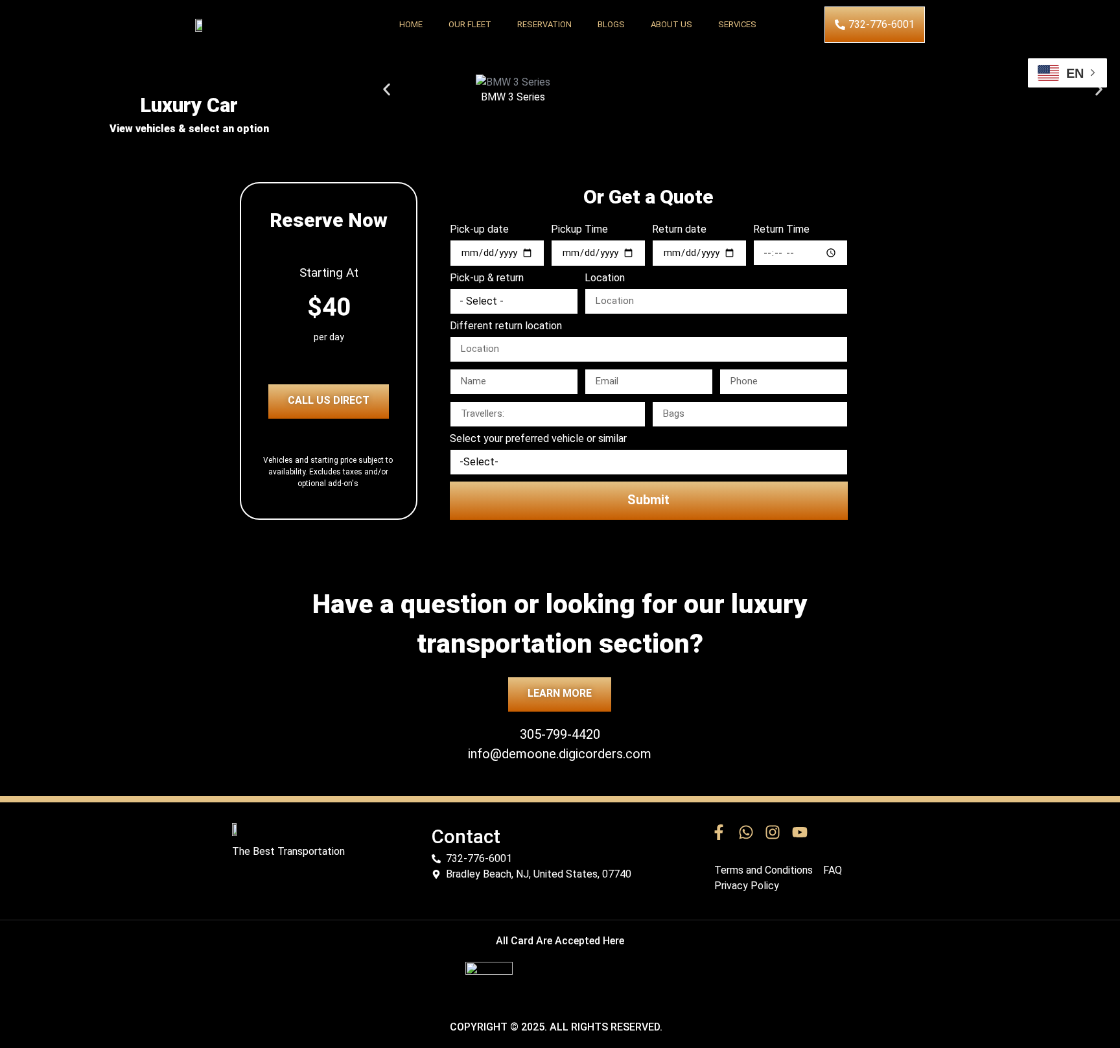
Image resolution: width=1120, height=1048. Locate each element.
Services (737, 24)
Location (605, 278)
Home (411, 24)
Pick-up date (479, 229)
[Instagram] (773, 833)
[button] (387, 90)
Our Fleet (470, 24)
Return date (679, 229)
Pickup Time (579, 229)
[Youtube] (800, 833)
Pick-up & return (487, 278)
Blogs (611, 24)
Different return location (506, 326)
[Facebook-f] (719, 833)
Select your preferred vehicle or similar (538, 439)
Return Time (781, 229)
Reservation (544, 24)
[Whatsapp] (746, 833)
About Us (671, 24)
